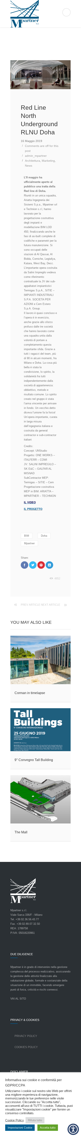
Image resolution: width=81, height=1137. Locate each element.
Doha (44, 535)
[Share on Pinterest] (41, 565)
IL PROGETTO (33, 509)
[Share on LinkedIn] (49, 565)
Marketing (48, 160)
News (28, 165)
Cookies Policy (26, 1047)
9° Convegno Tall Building (34, 760)
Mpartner (29, 543)
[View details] (40, 660)
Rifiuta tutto (35, 1120)
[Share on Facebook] (24, 565)
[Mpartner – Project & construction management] (40, 14)
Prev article (30, 604)
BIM (26, 535)
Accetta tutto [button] (47, 1127)
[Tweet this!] (33, 565)
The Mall (21, 832)
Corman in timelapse (30, 693)
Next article (50, 604)
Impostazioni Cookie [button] (20, 1127)
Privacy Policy (26, 1036)
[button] (73, 1129)
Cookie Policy (14, 1120)
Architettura (32, 160)
